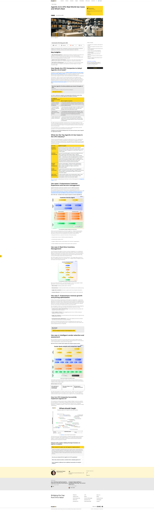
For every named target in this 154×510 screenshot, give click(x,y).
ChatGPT (55, 45)
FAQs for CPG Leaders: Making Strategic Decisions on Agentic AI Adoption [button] (95, 58)
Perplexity (64, 45)
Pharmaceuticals (87, 501)
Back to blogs (54, 4)
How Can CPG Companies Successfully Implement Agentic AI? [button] (95, 56)
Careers (98, 501)
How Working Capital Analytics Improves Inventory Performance (59, 482)
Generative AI (75, 501)
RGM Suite (75, 499)
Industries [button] (71, 0)
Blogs (98, 496)
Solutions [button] (62, 0)
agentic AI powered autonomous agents (59, 81)
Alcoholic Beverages (88, 498)
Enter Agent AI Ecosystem (57, 91)
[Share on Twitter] (52, 15)
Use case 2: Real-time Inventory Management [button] (94, 50)
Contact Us (93, 0)
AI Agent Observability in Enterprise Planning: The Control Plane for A (77, 483)
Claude (72, 45)
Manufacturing (87, 499)
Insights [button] (76, 0)
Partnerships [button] (82, 0)
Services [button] (67, 0)
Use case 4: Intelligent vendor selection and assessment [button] (94, 54)
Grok (81, 45)
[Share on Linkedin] (51, 15)
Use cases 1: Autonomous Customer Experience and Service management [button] (95, 49)
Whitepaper (99, 499)
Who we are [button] (88, 0)
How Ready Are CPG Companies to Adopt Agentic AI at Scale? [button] (95, 45)
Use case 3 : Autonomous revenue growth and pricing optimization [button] (94, 52)
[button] (96, 1)
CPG (85, 494)
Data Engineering (76, 498)
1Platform (75, 494)
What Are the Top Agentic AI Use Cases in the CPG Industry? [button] (95, 47)
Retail (85, 496)
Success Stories (100, 498)
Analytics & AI (75, 496)
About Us (98, 494)
